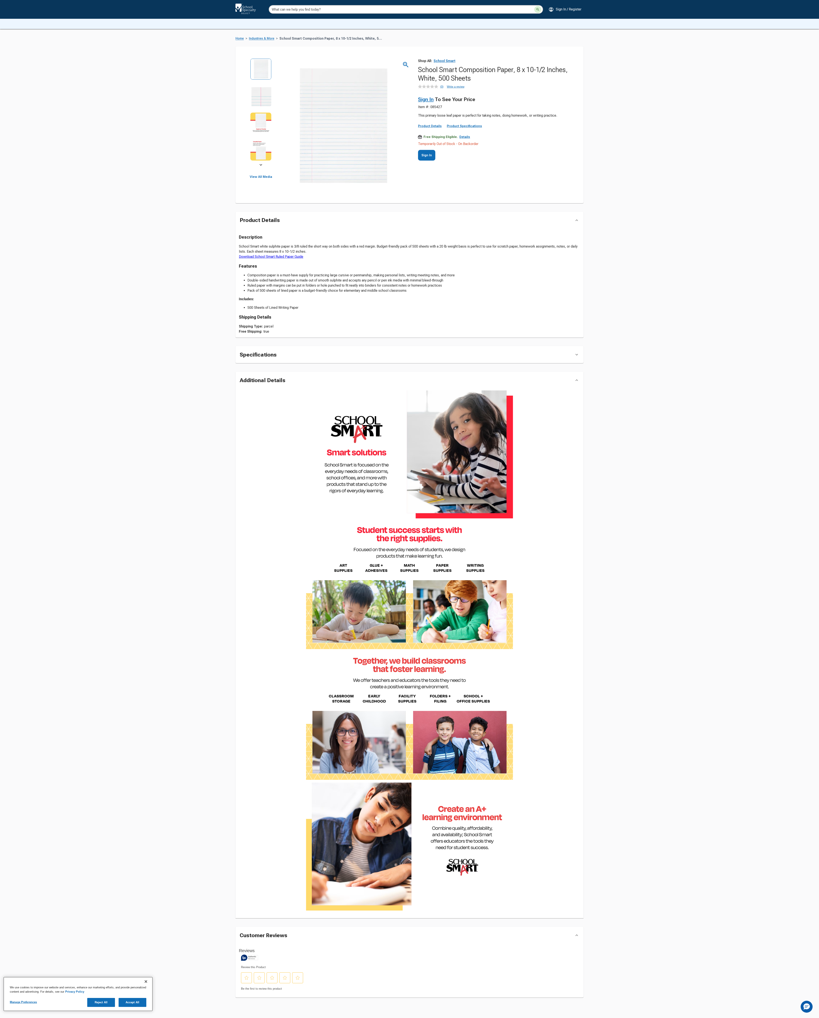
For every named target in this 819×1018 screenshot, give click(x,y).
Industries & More (261, 38)
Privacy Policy (74, 991)
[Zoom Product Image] (406, 64)
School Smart (444, 61)
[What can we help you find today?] (537, 9)
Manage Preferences (23, 1002)
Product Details (430, 126)
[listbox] (260, 112)
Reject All (101, 1002)
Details (464, 137)
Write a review (455, 86)
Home (239, 38)
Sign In (426, 99)
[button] (565, 9)
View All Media (261, 177)
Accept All (132, 1002)
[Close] (146, 981)
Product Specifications (464, 126)
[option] (260, 72)
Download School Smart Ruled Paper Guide (271, 257)
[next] (261, 165)
